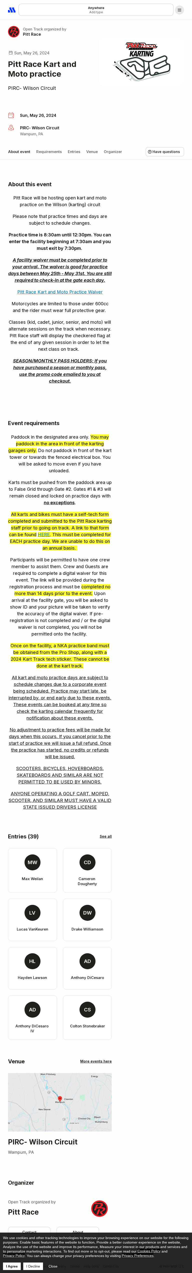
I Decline (33, 1266)
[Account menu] (179, 9)
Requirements (49, 151)
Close (53, 1266)
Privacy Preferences (138, 1256)
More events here (96, 1061)
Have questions (166, 152)
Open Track (33, 29)
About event (19, 151)
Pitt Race (32, 34)
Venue (92, 151)
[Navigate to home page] (12, 10)
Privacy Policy (14, 1256)
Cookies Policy (149, 1251)
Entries (74, 151)
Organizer (113, 151)
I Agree (12, 1266)
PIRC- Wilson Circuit (32, 88)
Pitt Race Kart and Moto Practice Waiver (60, 292)
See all (106, 836)
